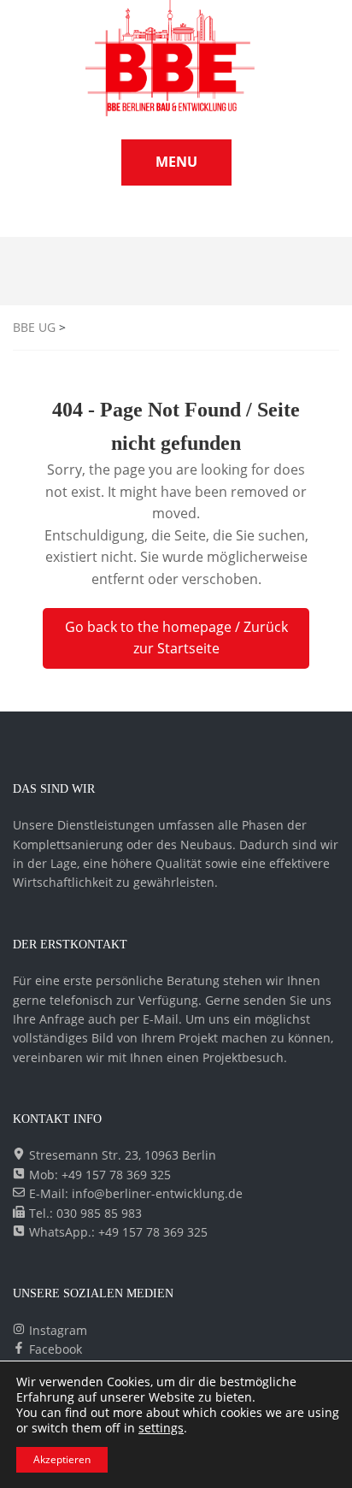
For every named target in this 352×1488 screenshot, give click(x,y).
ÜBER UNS (236, 219)
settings (161, 1428)
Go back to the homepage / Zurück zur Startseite (176, 637)
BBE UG (34, 327)
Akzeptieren (62, 1459)
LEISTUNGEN (304, 219)
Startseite (64, 219)
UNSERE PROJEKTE (152, 219)
